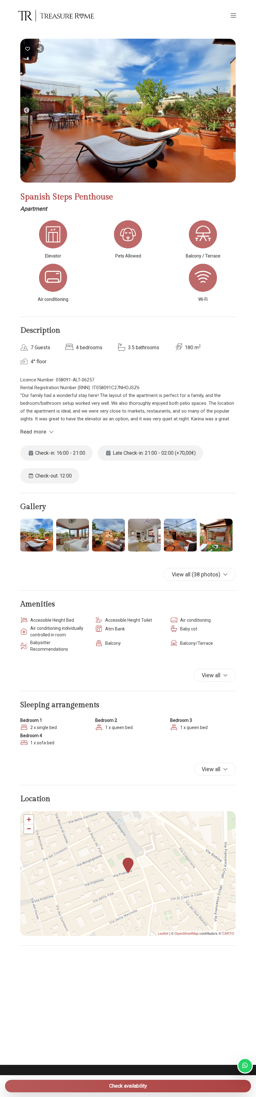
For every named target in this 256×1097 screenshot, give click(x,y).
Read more (33, 432)
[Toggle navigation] (233, 15)
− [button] (29, 829)
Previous (31, 111)
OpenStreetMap (187, 933)
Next (234, 111)
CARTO (228, 933)
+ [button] (29, 819)
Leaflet (163, 933)
